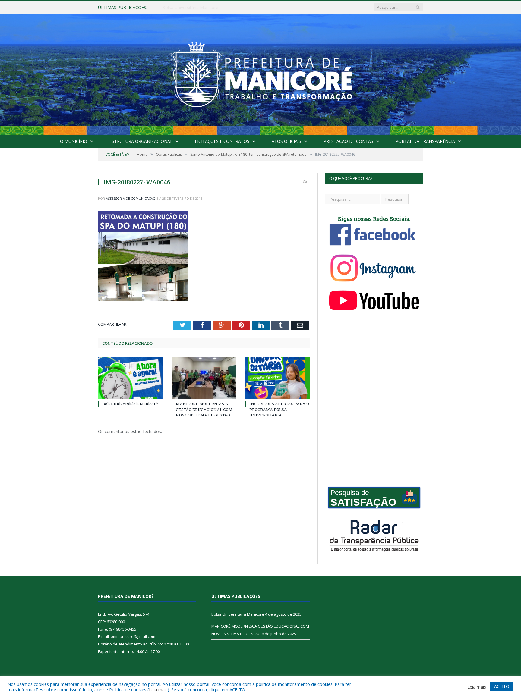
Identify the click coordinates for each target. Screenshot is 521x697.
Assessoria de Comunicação (131, 198)
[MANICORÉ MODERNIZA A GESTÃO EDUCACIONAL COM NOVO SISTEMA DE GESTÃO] (204, 378)
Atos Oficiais (286, 141)
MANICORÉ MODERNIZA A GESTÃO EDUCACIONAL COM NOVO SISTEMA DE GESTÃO (231, 7)
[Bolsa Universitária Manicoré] (130, 378)
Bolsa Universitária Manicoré (130, 404)
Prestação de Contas (348, 141)
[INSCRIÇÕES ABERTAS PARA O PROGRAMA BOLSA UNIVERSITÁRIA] (277, 378)
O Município (73, 141)
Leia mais (158, 689)
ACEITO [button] (501, 686)
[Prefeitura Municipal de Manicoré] (260, 72)
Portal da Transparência (425, 141)
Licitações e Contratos (222, 141)
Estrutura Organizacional (140, 141)
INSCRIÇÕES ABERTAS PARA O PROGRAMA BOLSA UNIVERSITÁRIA (279, 409)
